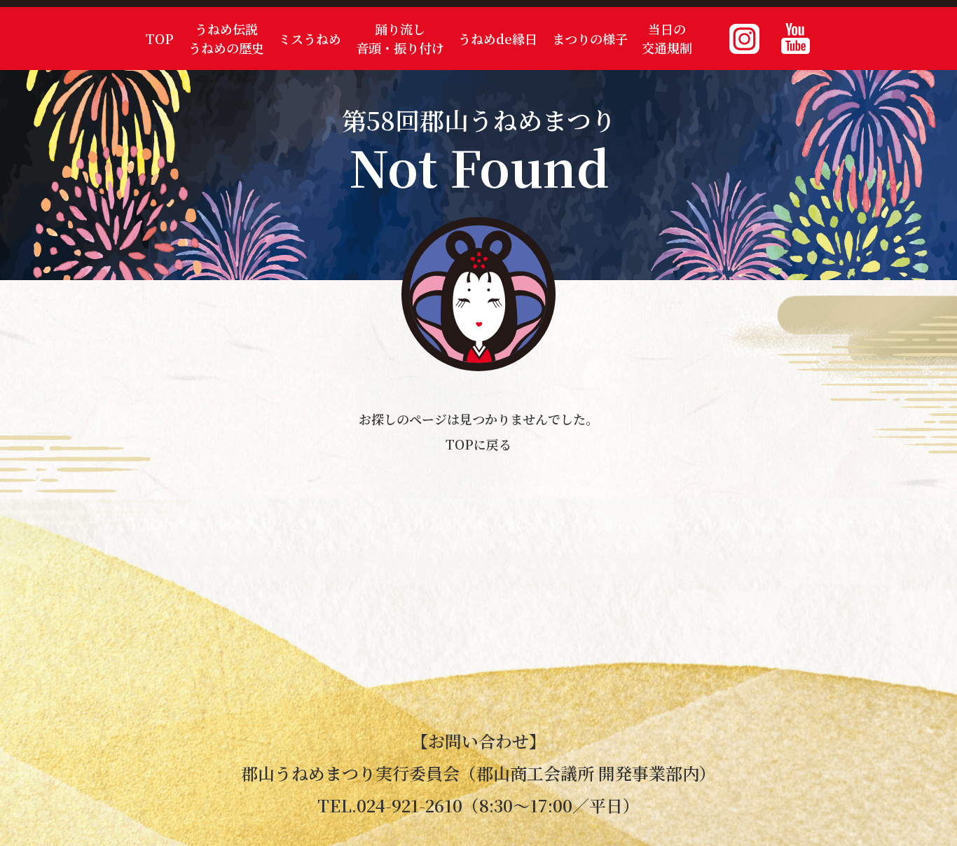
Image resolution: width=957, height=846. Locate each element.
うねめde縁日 (497, 38)
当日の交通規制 (667, 38)
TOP (160, 38)
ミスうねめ (309, 38)
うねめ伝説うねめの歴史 (226, 38)
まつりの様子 (590, 38)
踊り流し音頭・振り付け (400, 38)
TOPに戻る (478, 444)
